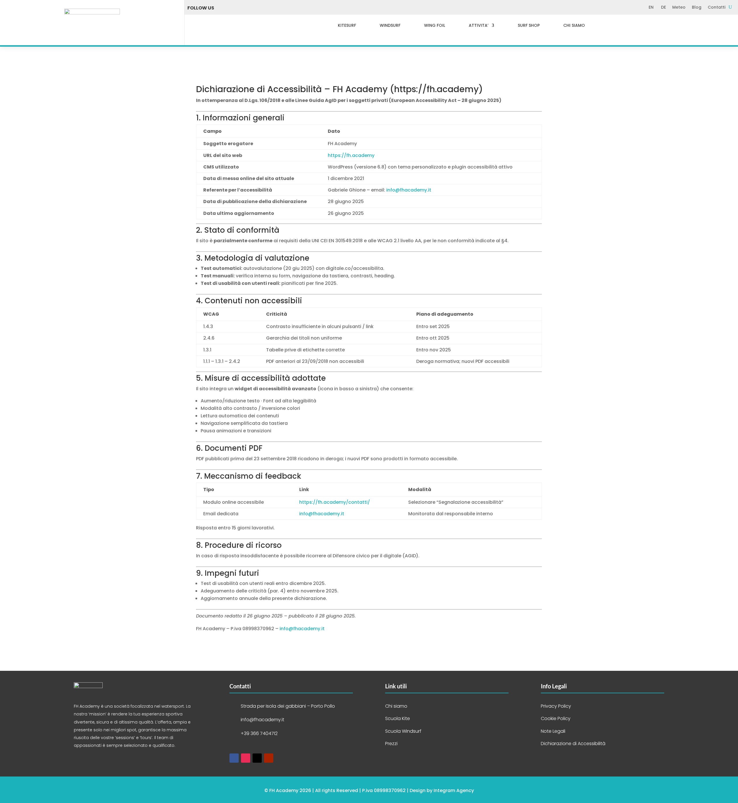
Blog (696, 7)
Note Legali (553, 731)
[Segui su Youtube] (260, 8)
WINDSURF (390, 25)
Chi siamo (396, 706)
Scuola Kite (397, 718)
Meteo (679, 7)
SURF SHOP (529, 25)
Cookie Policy (556, 718)
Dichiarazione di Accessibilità (573, 743)
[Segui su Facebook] (222, 8)
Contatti (716, 7)
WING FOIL (434, 25)
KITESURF (347, 25)
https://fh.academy (436, 89)
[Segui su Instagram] (235, 8)
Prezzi (391, 743)
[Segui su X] (247, 8)
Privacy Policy (556, 706)
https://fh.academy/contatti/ (334, 502)
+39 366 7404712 (259, 733)
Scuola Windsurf (403, 731)
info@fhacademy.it (408, 190)
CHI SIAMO (574, 25)
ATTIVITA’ (478, 25)
